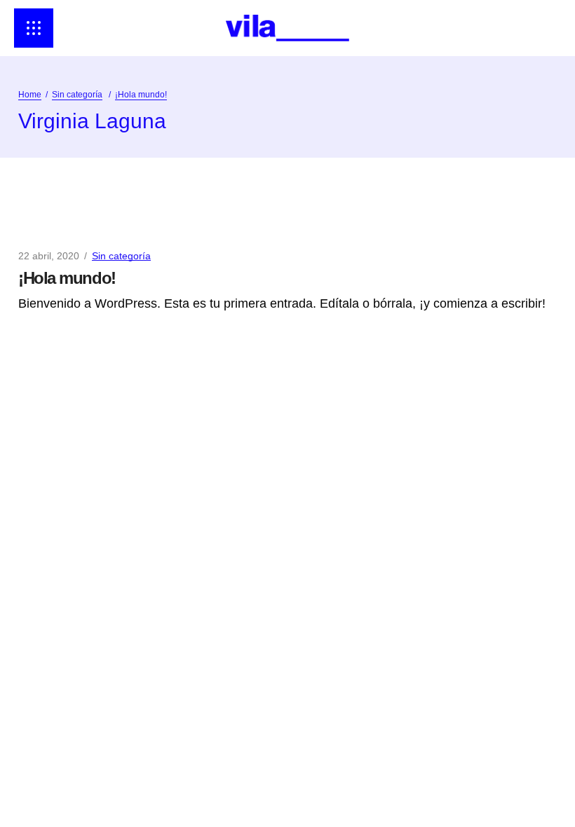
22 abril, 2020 (48, 255)
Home (29, 95)
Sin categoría (77, 95)
